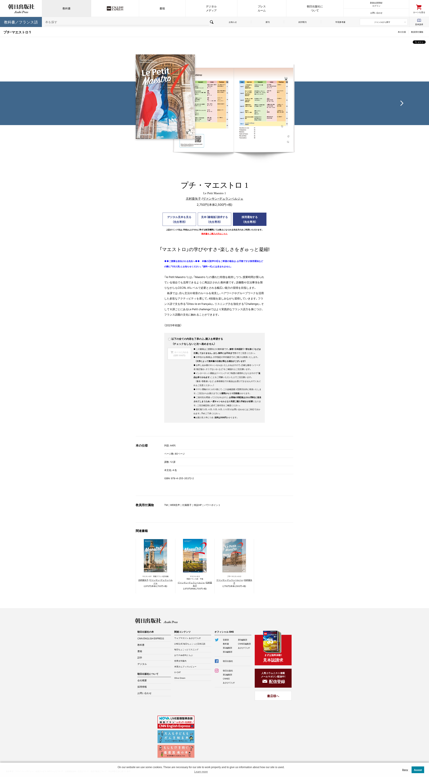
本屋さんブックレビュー (185, 666)
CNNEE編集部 (244, 643)
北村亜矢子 (193, 198)
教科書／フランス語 (21, 21)
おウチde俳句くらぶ (183, 655)
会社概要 (142, 680)
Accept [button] (418, 769)
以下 (173, 339)
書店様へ (273, 695)
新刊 (268, 21)
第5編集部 (242, 639)
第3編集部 (227, 651)
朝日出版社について (315, 8)
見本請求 (419, 24)
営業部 (226, 639)
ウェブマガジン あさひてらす (187, 638)
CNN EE (115, 8)
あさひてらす (244, 647)
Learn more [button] (201, 771)
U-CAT (177, 672)
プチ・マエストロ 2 (234, 576)
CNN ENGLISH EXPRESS (150, 638)
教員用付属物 (417, 31)
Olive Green (179, 677)
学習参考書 (340, 21)
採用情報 (142, 686)
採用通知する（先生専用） (250, 219)
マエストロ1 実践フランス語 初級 (155, 576)
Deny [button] (405, 769)
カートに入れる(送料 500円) (180, 354)
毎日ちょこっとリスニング (186, 649)
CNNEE (226, 678)
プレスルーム (262, 8)
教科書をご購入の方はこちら (214, 233)
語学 (139, 657)
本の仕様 (402, 31)
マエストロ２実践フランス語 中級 (195, 577)
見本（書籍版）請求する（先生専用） (214, 219)
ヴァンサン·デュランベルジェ (229, 579)
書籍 (162, 8)
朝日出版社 (21, 8)
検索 (211, 22)
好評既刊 (302, 21)
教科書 (67, 8)
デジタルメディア (211, 8)
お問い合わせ (376, 12)
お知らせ (233, 21)
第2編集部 (227, 647)
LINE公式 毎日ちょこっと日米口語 (189, 643)
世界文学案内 (180, 660)
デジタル (142, 663)
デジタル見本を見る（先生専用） (179, 219)
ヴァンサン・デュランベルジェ (223, 198)
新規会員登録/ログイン (376, 4)
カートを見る (419, 12)
